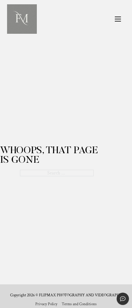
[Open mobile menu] (118, 19)
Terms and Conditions (79, 304)
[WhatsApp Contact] (123, 299)
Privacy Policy (46, 304)
